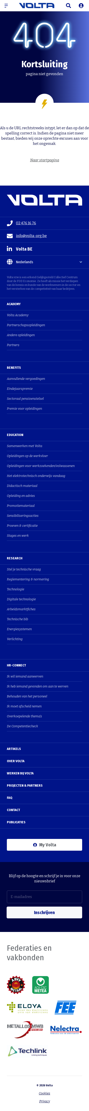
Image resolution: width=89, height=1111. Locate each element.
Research (14, 558)
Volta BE (24, 249)
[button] (8, 5)
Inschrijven (44, 912)
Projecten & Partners (25, 785)
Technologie (15, 589)
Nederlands (24, 262)
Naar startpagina (44, 160)
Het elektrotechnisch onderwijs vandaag (36, 476)
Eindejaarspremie (20, 389)
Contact (13, 810)
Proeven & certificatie (22, 526)
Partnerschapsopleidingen (26, 325)
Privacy (44, 1101)
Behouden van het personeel (27, 696)
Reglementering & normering (28, 579)
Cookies (44, 1093)
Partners (13, 345)
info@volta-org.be (31, 236)
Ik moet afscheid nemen (24, 706)
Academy (14, 304)
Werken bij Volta (20, 773)
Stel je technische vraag (24, 569)
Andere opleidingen (21, 335)
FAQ (9, 798)
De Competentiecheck (22, 726)
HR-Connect (16, 665)
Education (15, 435)
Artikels (14, 749)
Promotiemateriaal (21, 506)
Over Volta (15, 761)
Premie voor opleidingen (24, 409)
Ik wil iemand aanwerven (25, 676)
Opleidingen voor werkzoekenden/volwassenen (41, 466)
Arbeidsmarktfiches (21, 609)
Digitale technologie (21, 599)
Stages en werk (18, 536)
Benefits (14, 368)
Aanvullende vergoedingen (26, 379)
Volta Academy (18, 315)
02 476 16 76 (26, 223)
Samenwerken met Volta (24, 446)
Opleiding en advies (21, 496)
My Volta (47, 845)
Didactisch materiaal (22, 486)
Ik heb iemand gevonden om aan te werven (37, 686)
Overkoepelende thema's (24, 716)
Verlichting (15, 639)
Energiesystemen (19, 629)
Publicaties (16, 822)
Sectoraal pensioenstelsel (25, 399)
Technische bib (17, 619)
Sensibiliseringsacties (23, 516)
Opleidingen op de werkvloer (27, 456)
